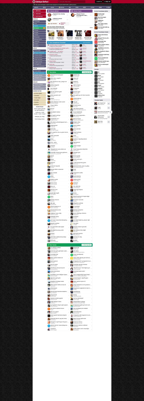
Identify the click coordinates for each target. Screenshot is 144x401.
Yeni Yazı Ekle (87, 245)
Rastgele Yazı (38, 77)
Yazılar (36, 30)
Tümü (91, 27)
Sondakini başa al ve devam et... (57, 45)
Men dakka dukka (102, 23)
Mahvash (84, 48)
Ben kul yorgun (102, 17)
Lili (50, 58)
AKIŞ (70, 7)
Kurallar (37, 100)
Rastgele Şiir (38, 64)
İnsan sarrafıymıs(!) (103, 58)
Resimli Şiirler (38, 57)
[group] (51, 35)
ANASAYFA (36, 7)
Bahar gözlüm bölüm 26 (104, 44)
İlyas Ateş (100, 121)
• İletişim (43, 114)
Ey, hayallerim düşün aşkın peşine (107, 51)
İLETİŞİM (108, 7)
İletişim (37, 104)
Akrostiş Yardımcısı (39, 88)
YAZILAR (52, 7)
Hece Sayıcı (38, 86)
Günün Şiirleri (38, 55)
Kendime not (52, 67)
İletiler (36, 34)
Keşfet (36, 32)
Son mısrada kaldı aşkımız (105, 27)
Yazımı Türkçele (39, 84)
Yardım (37, 102)
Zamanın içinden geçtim (104, 61)
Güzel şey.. (52, 64)
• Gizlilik (42, 112)
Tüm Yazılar (38, 70)
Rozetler (37, 95)
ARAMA (100, 7)
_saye (99, 107)
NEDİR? (84, 7)
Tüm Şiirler (37, 50)
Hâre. (84, 45)
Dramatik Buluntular (87, 61)
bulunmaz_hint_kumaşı (103, 111)
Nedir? (36, 43)
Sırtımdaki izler (102, 41)
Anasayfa (37, 21)
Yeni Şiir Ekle (87, 72)
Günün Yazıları (38, 75)
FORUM (76, 7)
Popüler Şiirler (38, 61)
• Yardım (39, 114)
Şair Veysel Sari (101, 103)
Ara (36, 23)
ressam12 (85, 57)
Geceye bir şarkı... (53, 54)
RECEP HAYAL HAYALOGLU (101, 116)
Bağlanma (100, 20)
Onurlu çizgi (101, 14)
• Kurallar (36, 114)
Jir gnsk (84, 51)
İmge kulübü (52, 61)
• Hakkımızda (38, 112)
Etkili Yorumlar (38, 59)
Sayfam (37, 46)
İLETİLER (92, 7)
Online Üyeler (38, 93)
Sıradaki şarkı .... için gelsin (56, 51)
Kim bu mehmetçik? (103, 64)
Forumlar (37, 37)
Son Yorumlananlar (40, 66)
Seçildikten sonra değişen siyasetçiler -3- (108, 48)
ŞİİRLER (44, 7)
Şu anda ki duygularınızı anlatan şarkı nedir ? (58, 48)
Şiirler (36, 25)
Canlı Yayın (37, 97)
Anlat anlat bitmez (103, 34)
